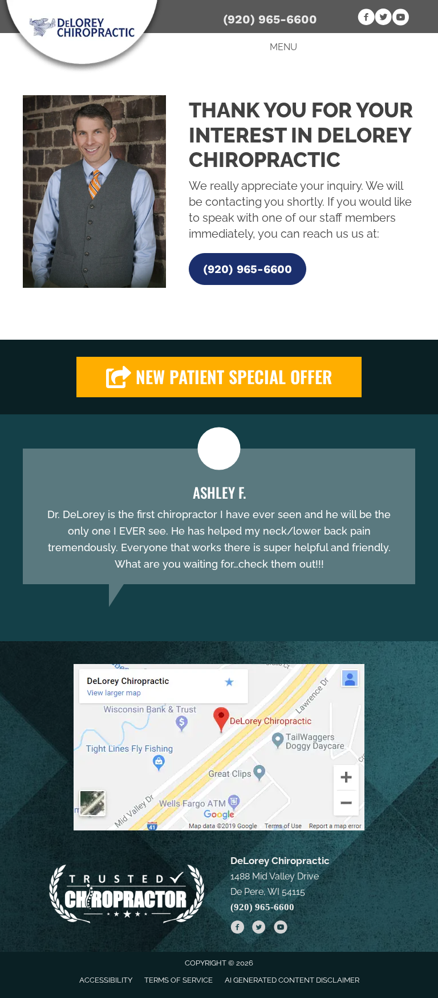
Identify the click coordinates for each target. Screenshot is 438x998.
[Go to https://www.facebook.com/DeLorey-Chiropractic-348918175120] (366, 19)
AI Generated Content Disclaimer (292, 980)
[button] (247, 269)
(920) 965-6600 (270, 19)
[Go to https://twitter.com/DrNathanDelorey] (383, 19)
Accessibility (105, 980)
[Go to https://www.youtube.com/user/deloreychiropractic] (400, 19)
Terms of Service (178, 980)
